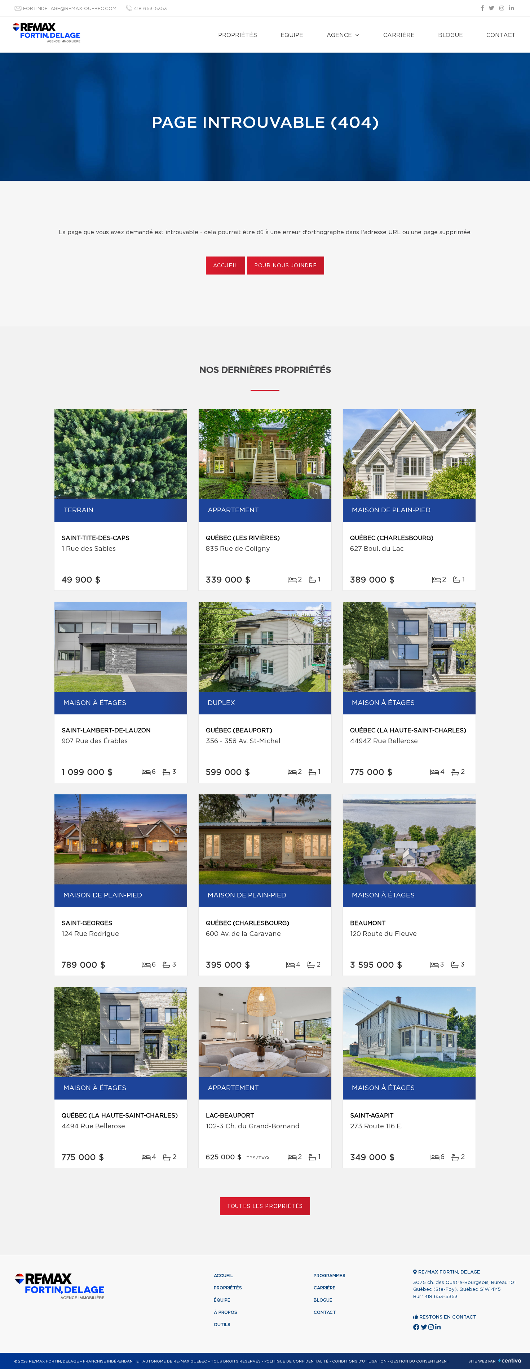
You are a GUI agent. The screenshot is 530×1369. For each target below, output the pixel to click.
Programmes (329, 1276)
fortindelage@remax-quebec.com (69, 8)
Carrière (399, 35)
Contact (501, 35)
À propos (225, 1312)
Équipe (292, 35)
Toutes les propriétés (265, 1206)
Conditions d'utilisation (359, 1361)
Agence (339, 35)
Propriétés (237, 35)
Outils (222, 1325)
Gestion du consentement (419, 1361)
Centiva (509, 1360)
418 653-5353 (150, 8)
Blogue (450, 35)
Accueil (225, 265)
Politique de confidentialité (296, 1361)
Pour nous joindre (285, 265)
